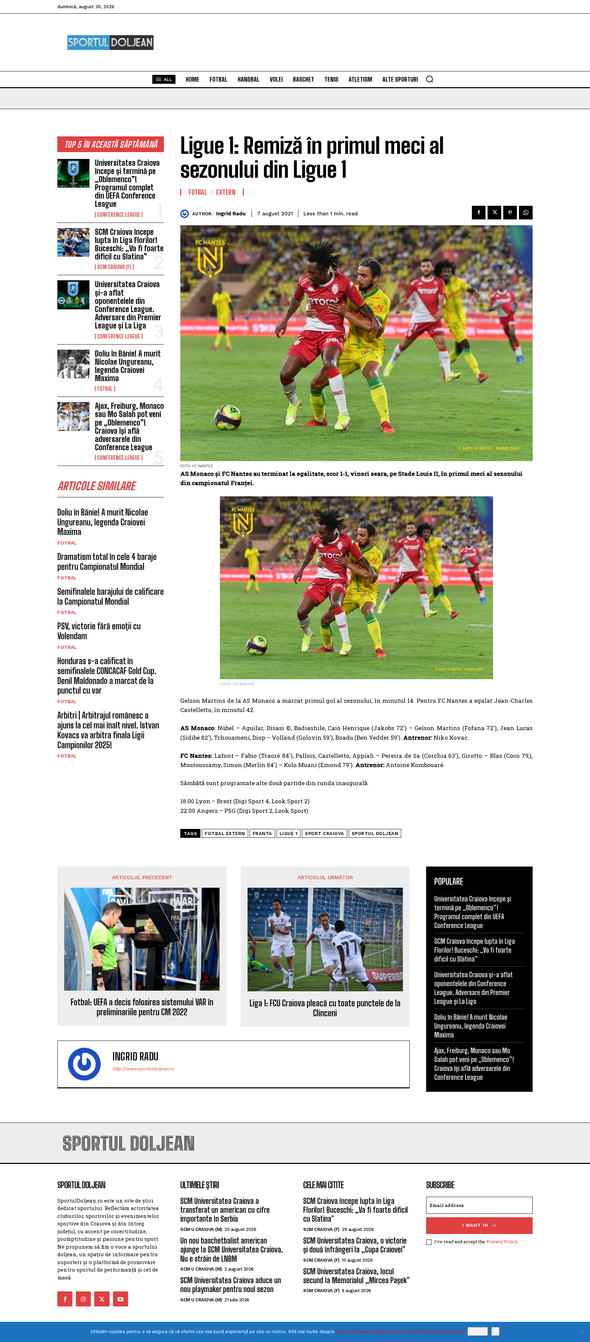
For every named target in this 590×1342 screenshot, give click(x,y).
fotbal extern (225, 833)
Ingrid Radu (230, 214)
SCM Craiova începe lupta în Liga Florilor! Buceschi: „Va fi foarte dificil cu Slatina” (129, 244)
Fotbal (105, 388)
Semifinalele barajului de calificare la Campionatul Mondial (110, 596)
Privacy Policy (501, 1241)
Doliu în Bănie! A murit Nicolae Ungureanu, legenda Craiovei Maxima (127, 366)
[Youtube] (120, 1298)
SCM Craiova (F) (114, 267)
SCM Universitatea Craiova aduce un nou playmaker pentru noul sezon (230, 1285)
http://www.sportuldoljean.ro (143, 1068)
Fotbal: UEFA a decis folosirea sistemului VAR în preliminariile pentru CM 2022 (142, 1007)
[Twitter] (494, 212)
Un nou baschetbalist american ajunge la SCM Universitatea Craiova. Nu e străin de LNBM (231, 1249)
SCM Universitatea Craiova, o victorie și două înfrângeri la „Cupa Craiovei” (355, 1245)
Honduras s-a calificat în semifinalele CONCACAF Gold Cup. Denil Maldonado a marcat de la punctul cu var (106, 675)
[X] (581, 1332)
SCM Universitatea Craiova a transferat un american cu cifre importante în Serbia (225, 1210)
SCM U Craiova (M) (201, 1229)
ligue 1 (289, 833)
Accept (477, 1331)
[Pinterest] (510, 212)
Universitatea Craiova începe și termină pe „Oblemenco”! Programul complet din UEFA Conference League (127, 183)
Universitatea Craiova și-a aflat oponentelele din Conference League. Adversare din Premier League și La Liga (128, 305)
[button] (429, 79)
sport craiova (324, 833)
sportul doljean (375, 833)
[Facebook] (479, 212)
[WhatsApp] (526, 212)
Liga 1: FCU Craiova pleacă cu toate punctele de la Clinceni (325, 1008)
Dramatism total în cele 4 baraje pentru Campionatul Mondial (107, 562)
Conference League (118, 214)
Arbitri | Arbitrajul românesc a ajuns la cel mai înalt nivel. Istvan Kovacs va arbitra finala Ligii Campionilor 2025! (108, 730)
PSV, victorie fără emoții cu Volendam (99, 631)
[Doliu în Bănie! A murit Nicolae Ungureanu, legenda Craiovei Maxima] (73, 364)
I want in (475, 1225)
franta (262, 833)
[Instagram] (83, 1298)
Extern (226, 192)
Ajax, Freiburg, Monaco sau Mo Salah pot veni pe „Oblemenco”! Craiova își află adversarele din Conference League (129, 426)
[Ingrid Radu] (186, 214)
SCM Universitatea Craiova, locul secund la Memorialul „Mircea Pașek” (356, 1276)
